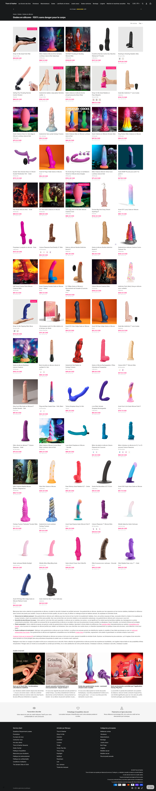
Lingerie (102, 748)
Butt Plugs (103, 745)
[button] (141, 23)
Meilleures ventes (105, 731)
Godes (19, 14)
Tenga (58, 745)
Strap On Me (60, 734)
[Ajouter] (61, 49)
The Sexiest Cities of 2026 (21, 764)
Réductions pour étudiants (21, 753)
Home (14, 14)
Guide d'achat (17, 748)
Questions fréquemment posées (22, 731)
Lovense (59, 742)
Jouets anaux (104, 742)
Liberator (59, 737)
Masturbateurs (104, 737)
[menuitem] (128, 4)
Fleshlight (59, 753)
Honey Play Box (61, 748)
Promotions (16, 734)
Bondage (103, 739)
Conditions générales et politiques (21, 788)
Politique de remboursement (21, 756)
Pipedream (60, 759)
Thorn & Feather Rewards (20, 745)
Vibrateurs (103, 734)
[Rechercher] (143, 4)
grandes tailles (106, 624)
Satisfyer (59, 756)
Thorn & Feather (61, 731)
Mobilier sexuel (104, 750)
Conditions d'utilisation (19, 761)
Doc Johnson (60, 764)
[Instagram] (136, 788)
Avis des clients (17, 742)
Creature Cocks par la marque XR (23, 636)
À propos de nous (18, 737)
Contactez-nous (17, 739)
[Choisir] (35, 49)
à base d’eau (79, 632)
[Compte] (146, 4)
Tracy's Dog (60, 750)
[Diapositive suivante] (141, 9)
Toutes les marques (62, 767)
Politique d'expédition (19, 750)
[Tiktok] (142, 788)
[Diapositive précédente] (14, 9)
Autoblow (59, 739)
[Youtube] (139, 788)
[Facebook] (132, 788)
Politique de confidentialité (21, 759)
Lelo (58, 761)
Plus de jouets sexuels (106, 756)
